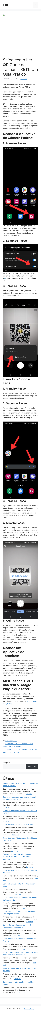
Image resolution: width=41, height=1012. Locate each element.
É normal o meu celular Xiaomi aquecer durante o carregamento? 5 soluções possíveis (18, 856)
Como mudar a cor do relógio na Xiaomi (18, 824)
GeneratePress (29, 1009)
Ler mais (29, 794)
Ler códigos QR (11, 741)
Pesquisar (6, 763)
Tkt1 (5, 4)
